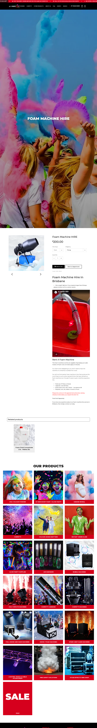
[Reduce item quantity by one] (54, 258)
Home (13, 6)
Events (59, 6)
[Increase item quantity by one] (61, 258)
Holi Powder (21, 6)
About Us (48, 6)
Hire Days (55, 246)
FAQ (54, 6)
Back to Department (74, 266)
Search (65, 6)
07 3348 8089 (75, 6)
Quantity (54, 255)
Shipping (68, 246)
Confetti (29, 6)
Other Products (39, 6)
